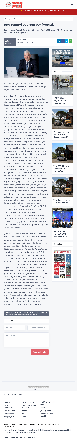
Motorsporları (9, 414)
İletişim (6, 424)
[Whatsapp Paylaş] (70, 41)
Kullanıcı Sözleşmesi (52, 424)
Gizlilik (40, 424)
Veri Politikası (9, 427)
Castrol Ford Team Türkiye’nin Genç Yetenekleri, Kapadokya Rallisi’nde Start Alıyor (44, 12)
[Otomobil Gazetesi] (14, 4)
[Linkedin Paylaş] (59, 41)
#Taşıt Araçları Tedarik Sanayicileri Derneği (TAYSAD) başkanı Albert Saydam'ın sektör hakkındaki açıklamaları (26, 313)
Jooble (24, 411)
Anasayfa (8, 19)
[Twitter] (59, 395)
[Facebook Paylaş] (63, 41)
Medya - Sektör (9, 411)
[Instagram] (65, 395)
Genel (24, 417)
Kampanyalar (9, 417)
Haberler (17, 19)
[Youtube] (68, 395)
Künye (24, 414)
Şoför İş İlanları (45, 411)
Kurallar (33, 424)
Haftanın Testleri (28, 402)
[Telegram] (71, 395)
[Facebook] (62, 395)
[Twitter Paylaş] (66, 41)
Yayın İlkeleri (22, 424)
